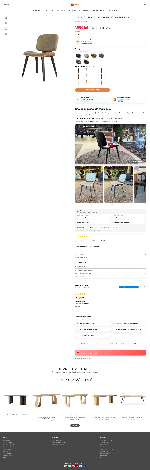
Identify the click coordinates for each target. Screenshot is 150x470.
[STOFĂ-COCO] (101, 55)
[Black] (78, 70)
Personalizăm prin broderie (107, 449)
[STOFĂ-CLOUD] (78, 61)
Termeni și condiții (7, 442)
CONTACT (111, 10)
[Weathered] (94, 76)
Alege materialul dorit (81, 51)
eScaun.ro (72, 463)
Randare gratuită (104, 444)
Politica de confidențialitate (10, 444)
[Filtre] (140, 287)
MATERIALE (97, 10)
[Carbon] (86, 70)
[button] (78, 21)
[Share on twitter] (79, 307)
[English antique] (101, 76)
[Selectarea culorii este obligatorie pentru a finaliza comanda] (93, 66)
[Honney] (86, 83)
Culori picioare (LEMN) (84, 66)
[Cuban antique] (101, 70)
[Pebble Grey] (101, 83)
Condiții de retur (7, 453)
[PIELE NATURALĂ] (86, 61)
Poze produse (104, 455)
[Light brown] (86, 76)
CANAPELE (60, 10)
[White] (78, 83)
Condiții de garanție (8, 449)
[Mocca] (94, 70)
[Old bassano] (78, 76)
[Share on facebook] (76, 307)
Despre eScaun (7, 440)
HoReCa (102, 447)
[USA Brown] (94, 83)
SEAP (4, 457)
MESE (85, 10)
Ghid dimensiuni (104, 451)
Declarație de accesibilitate (59, 444)
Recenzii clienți (104, 457)
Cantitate (77, 31)
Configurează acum (82, 50)
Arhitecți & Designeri (105, 442)
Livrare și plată (7, 451)
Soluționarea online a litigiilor (59, 442)
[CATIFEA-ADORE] (78, 55)
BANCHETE (74, 10)
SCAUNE (36, 10)
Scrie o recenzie (129, 287)
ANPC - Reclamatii (56, 440)
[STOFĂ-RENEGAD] (94, 55)
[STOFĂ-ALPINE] (86, 55)
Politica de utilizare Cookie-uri (10, 447)
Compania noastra (8, 455)
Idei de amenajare (105, 453)
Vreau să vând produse (106, 440)
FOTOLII (48, 10)
